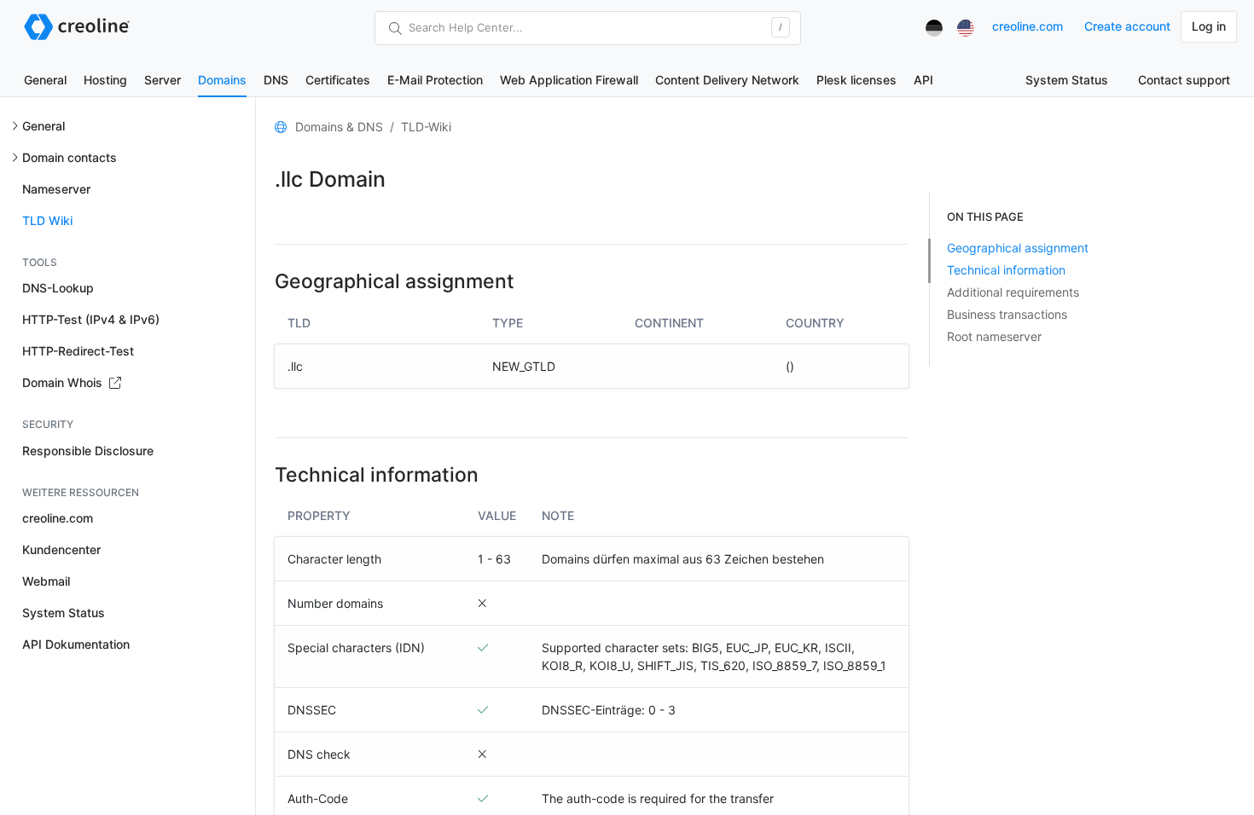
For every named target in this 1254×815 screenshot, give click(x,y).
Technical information (1006, 270)
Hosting (105, 79)
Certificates (337, 79)
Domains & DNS (339, 126)
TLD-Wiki (426, 126)
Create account (1127, 26)
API (923, 79)
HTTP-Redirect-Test (78, 351)
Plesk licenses (856, 79)
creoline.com (1027, 26)
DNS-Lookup (58, 287)
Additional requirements (1013, 292)
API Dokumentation (76, 644)
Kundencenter (61, 549)
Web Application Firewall (569, 79)
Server (162, 79)
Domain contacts (69, 157)
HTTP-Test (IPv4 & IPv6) (91, 319)
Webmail (46, 581)
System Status (1066, 79)
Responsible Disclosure (88, 450)
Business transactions (1007, 314)
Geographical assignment (1018, 247)
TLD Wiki (47, 220)
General (45, 79)
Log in (1209, 26)
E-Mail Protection (435, 79)
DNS (276, 79)
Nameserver (56, 189)
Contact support (1184, 79)
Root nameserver (994, 336)
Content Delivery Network (727, 79)
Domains (222, 79)
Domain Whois (64, 382)
